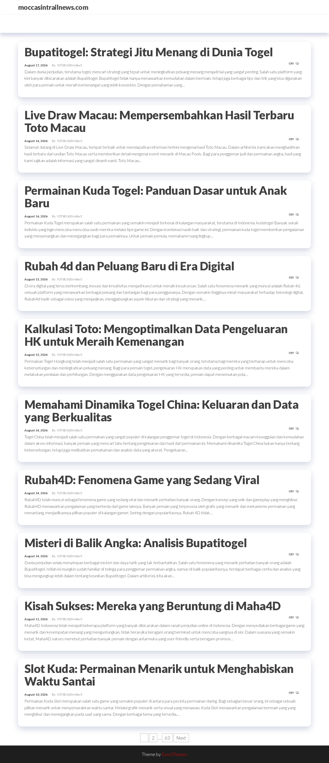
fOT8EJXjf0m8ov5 (69, 65)
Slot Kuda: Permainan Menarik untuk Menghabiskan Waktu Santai (159, 675)
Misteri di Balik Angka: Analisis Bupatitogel (135, 543)
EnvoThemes (174, 754)
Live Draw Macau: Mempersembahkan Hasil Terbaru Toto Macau (159, 121)
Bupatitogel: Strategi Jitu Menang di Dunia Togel (148, 52)
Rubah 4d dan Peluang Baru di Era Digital (129, 266)
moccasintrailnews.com (53, 7)
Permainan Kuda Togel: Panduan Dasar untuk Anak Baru (155, 196)
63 (167, 738)
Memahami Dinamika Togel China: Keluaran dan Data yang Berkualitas (161, 410)
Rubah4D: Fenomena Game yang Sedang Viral (141, 480)
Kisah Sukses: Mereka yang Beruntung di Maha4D (152, 606)
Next (181, 738)
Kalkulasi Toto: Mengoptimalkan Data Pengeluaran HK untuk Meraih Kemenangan (156, 335)
